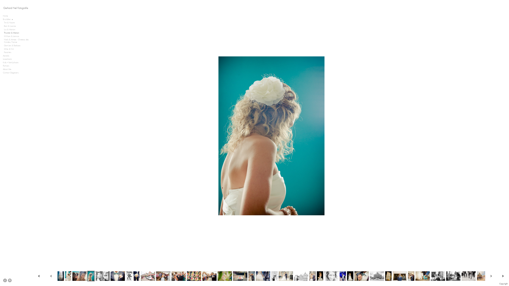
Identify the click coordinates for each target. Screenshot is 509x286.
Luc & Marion (9, 29)
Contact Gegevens (11, 73)
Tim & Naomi (9, 22)
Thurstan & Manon (11, 33)
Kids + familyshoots (11, 62)
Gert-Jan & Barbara (12, 45)
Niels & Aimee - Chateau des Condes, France (16, 40)
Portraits (6, 66)
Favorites (7, 52)
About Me (7, 69)
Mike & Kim (9, 49)
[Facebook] (5, 280)
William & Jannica (11, 36)
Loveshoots (7, 59)
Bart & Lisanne (10, 26)
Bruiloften (7, 19)
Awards (6, 56)
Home (5, 16)
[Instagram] (10, 280)
